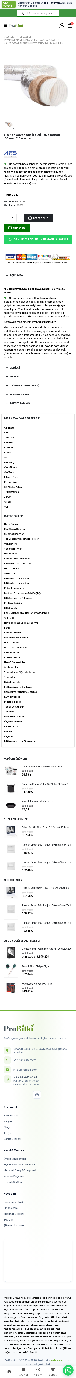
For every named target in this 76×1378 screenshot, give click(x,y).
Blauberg (9, 462)
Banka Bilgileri (12, 1138)
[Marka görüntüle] (10, 153)
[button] (6, 25)
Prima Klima (10, 482)
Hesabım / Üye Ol (14, 1202)
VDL (6, 506)
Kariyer (8, 1121)
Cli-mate (9, 427)
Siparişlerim (11, 1207)
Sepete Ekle (40, 218)
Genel (7, 501)
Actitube (9, 437)
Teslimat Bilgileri (14, 1213)
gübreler (22, 1325)
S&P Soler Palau (13, 487)
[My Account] (62, 25)
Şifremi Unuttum (14, 1225)
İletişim (8, 1132)
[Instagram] (37, 1095)
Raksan (8, 452)
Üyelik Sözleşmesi (15, 1158)
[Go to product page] (11, 770)
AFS (6, 164)
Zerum (7, 497)
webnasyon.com (61, 1360)
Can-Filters (10, 467)
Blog (7, 1127)
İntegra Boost (11, 477)
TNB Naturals (11, 492)
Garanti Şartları (13, 1181)
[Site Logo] (16, 25)
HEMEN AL (19, 227)
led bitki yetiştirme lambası (33, 1336)
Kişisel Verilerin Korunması (19, 1164)
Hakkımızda (11, 1115)
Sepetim (9, 1219)
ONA (6, 432)
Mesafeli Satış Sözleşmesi (20, 1170)
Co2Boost (10, 472)
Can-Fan (9, 442)
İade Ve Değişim (14, 1176)
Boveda (8, 447)
